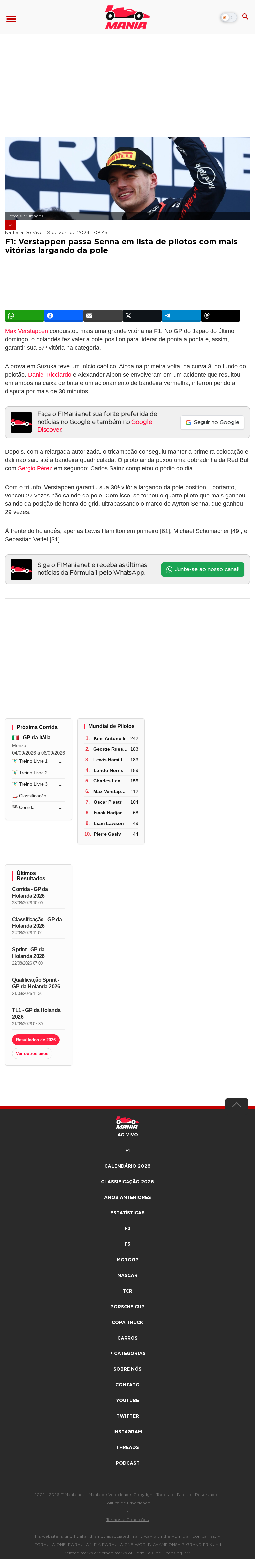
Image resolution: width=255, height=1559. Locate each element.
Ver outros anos (32, 1053)
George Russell (110, 749)
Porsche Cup (127, 1307)
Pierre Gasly (107, 834)
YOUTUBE (127, 1400)
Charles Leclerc (110, 780)
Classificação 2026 (127, 1182)
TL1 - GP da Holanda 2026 (36, 1013)
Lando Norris (108, 770)
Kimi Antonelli (109, 738)
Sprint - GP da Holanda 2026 (28, 953)
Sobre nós (127, 1369)
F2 (127, 1228)
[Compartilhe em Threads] (220, 316)
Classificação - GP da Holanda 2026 (37, 923)
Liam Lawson (109, 823)
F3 (127, 1244)
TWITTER (127, 1416)
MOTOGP (128, 1260)
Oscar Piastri (108, 802)
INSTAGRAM (127, 1432)
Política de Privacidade (127, 1503)
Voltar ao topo (236, 1106)
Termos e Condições (127, 1520)
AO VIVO (127, 1135)
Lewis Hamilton (110, 759)
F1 (10, 225)
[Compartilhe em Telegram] (181, 316)
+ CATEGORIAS (128, 1353)
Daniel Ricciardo (49, 374)
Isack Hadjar (108, 812)
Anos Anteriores (127, 1197)
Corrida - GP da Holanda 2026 (30, 892)
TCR (127, 1291)
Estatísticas (127, 1213)
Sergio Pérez (35, 468)
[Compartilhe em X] (142, 316)
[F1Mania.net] (127, 17)
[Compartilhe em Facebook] (63, 316)
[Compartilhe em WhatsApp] (24, 316)
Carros (127, 1338)
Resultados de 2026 (36, 1039)
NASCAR (127, 1275)
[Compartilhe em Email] (103, 316)
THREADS (127, 1447)
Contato (127, 1385)
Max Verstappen (26, 331)
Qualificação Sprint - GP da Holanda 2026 (36, 983)
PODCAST (128, 1463)
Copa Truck (127, 1322)
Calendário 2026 (127, 1166)
